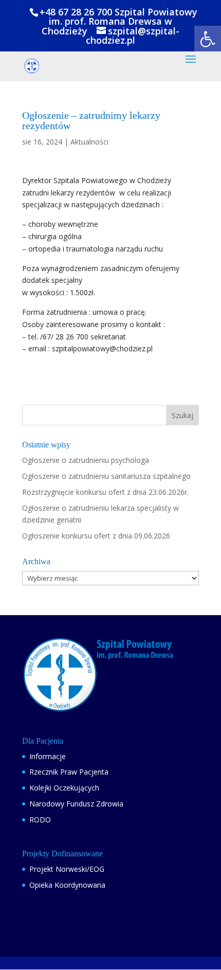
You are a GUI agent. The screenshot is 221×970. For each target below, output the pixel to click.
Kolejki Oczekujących (64, 788)
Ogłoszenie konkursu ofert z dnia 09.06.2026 (96, 536)
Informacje (47, 756)
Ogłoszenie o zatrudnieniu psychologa (85, 460)
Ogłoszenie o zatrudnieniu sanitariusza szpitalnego (106, 476)
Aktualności (89, 142)
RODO (40, 819)
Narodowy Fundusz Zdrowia (76, 804)
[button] (207, 39)
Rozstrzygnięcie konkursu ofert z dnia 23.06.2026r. (105, 492)
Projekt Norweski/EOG (66, 869)
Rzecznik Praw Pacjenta (68, 772)
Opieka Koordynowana (67, 885)
